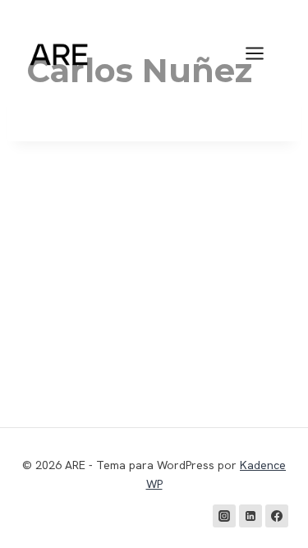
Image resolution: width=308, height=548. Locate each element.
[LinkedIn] (250, 515)
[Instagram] (224, 515)
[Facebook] (276, 515)
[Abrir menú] (262, 53)
